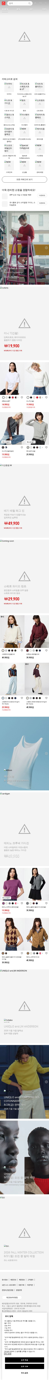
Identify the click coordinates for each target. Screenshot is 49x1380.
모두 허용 (24, 1360)
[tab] (5, 9)
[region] (24, 1346)
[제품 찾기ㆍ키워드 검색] (45, 3)
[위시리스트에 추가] (21, 397)
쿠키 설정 (24, 1373)
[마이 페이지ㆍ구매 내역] (35, 3)
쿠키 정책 (7, 1354)
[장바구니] (40, 3)
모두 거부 (24, 1366)
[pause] (46, 247)
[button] (12, 378)
